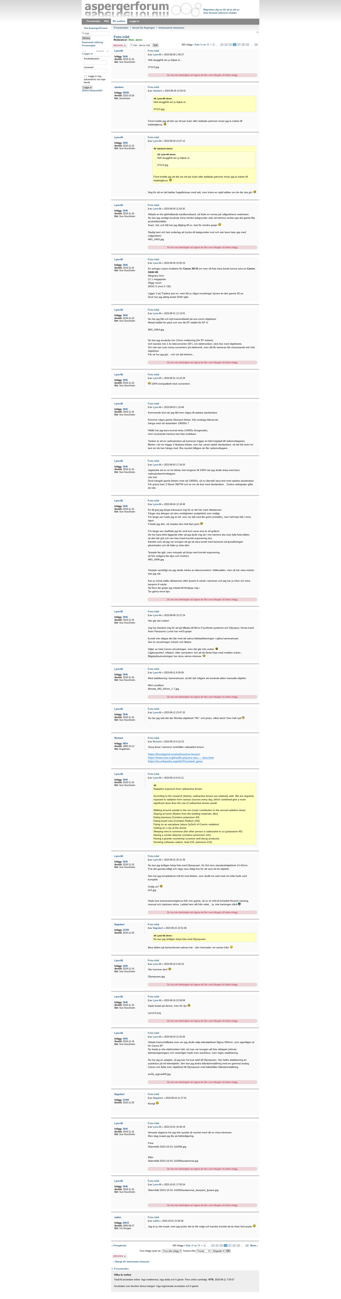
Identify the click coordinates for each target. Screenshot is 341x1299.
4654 (125, 743)
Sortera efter (189, 1251)
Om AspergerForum (95, 28)
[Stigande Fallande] (221, 1251)
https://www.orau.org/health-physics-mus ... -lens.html (181, 757)
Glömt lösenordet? (92, 90)
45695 (126, 92)
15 (230, 44)
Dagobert (158, 928)
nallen (156, 1221)
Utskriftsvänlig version (257, 32)
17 (239, 44)
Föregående (119, 1245)
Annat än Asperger (143, 27)
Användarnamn (91, 58)
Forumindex (121, 27)
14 (226, 44)
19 (247, 44)
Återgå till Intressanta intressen (132, 1261)
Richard (157, 741)
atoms (139, 39)
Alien (131, 39)
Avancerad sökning (92, 42)
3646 (125, 56)
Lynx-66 (157, 54)
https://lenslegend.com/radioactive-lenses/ (174, 754)
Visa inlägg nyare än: (151, 1251)
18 (243, 44)
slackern (157, 90)
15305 (126, 930)
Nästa (253, 1245)
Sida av (201, 44)
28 (256, 44)
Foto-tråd (121, 37)
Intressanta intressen (171, 27)
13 (222, 44)
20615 (126, 1222)
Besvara (116, 44)
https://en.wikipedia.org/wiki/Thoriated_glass (175, 761)
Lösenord (88, 67)
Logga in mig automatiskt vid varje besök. (94, 79)
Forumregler (89, 45)
